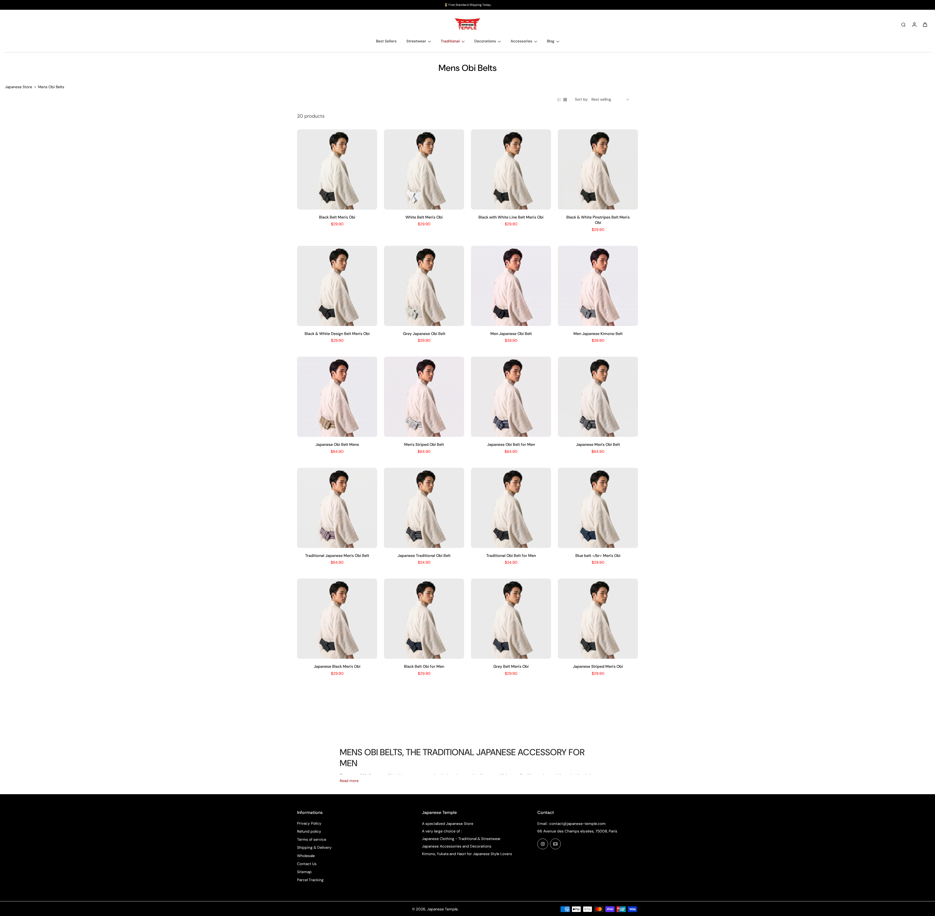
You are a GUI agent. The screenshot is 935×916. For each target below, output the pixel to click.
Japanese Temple (442, 909)
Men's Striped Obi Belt (424, 444)
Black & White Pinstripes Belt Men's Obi (598, 220)
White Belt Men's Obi (424, 217)
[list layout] (559, 99)
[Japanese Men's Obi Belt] (598, 397)
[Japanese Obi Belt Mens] (337, 397)
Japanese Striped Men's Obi (598, 666)
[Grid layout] (565, 99)
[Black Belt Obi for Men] (424, 619)
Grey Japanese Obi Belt (424, 333)
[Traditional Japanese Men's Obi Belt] (337, 508)
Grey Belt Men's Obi (511, 666)
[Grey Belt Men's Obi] (511, 619)
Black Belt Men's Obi (337, 217)
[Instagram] (542, 844)
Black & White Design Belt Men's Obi (337, 333)
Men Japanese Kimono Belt (598, 333)
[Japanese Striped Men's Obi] (598, 619)
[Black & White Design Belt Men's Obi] (337, 286)
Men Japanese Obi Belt (511, 333)
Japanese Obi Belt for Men (511, 444)
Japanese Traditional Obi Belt (424, 555)
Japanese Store (18, 87)
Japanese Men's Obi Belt (598, 444)
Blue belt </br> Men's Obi (597, 555)
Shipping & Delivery (314, 847)
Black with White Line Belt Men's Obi (510, 217)
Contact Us (307, 863)
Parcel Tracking (310, 880)
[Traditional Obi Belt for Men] (511, 508)
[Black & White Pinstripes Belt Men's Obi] (598, 169)
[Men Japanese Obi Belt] (511, 286)
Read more (349, 780)
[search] (903, 24)
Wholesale (306, 855)
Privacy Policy (309, 823)
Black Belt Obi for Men (424, 666)
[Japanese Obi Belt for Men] (511, 397)
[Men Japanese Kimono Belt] (598, 286)
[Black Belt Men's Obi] (337, 169)
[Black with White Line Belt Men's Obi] (511, 169)
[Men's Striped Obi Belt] (424, 397)
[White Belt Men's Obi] (424, 169)
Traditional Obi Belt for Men (511, 555)
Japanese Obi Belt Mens (337, 444)
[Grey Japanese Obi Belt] (424, 286)
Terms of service (311, 839)
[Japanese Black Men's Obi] (337, 619)
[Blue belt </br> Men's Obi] (598, 508)
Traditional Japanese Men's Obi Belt (337, 555)
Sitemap (304, 871)
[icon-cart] (924, 24)
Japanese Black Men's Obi (337, 666)
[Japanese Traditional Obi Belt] (424, 508)
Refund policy (309, 831)
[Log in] (914, 24)
